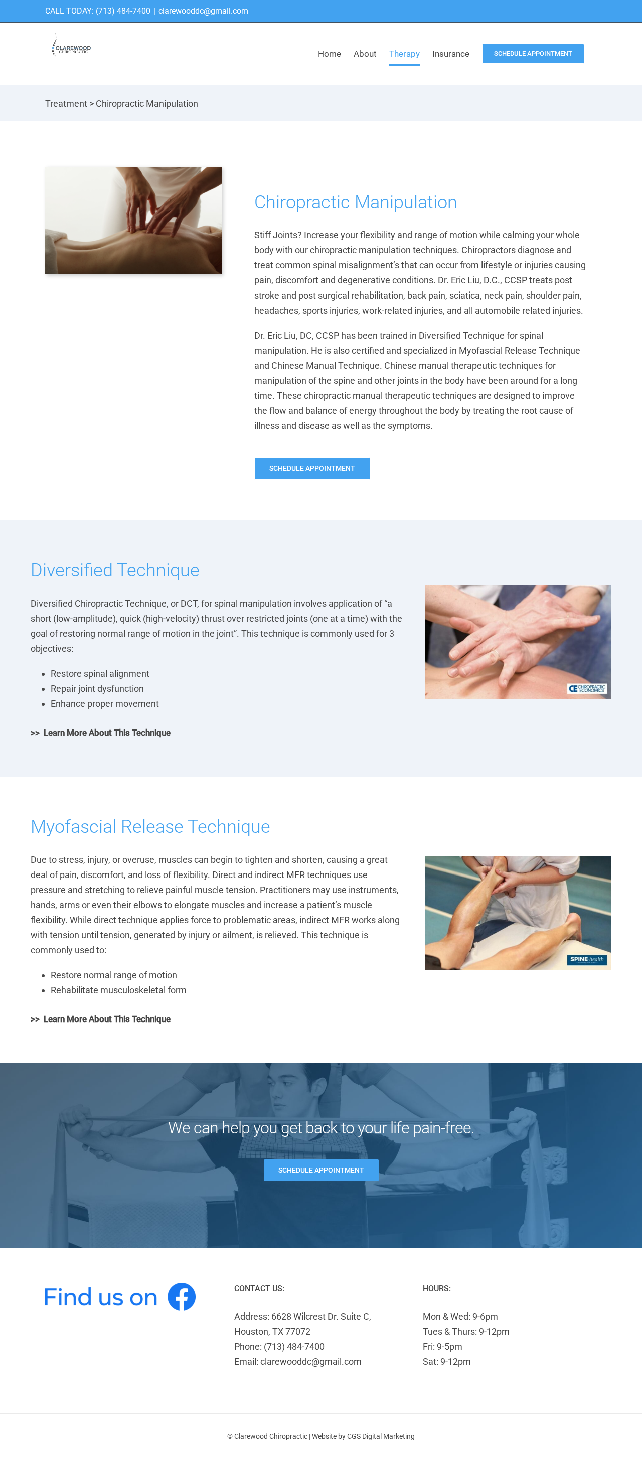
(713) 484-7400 (123, 11)
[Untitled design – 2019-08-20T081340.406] (518, 589)
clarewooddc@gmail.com (203, 11)
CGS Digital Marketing (381, 1436)
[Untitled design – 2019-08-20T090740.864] (518, 860)
